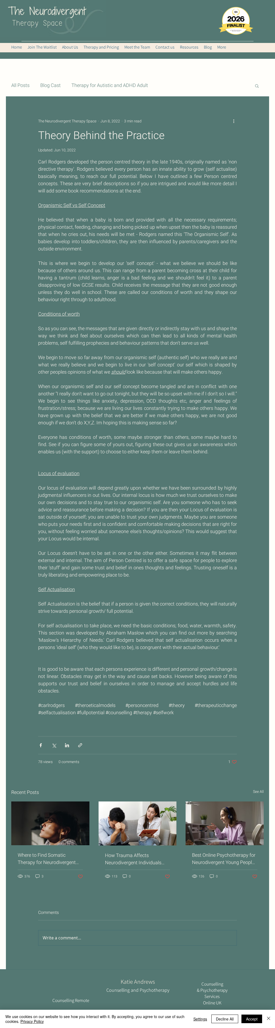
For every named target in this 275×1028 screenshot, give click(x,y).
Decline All (225, 1019)
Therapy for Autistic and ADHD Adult (109, 86)
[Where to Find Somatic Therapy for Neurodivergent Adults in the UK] (50, 823)
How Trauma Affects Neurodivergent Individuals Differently (133, 859)
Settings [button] (200, 1019)
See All (258, 791)
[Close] (268, 1019)
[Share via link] (80, 745)
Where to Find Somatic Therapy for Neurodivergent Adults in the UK (47, 859)
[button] (256, 85)
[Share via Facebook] (40, 745)
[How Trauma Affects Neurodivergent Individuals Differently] (138, 823)
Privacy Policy (32, 1021)
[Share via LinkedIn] (67, 745)
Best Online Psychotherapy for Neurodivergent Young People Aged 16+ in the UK (223, 859)
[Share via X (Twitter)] (53, 745)
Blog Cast (50, 86)
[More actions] (233, 121)
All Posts (20, 86)
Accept (252, 1019)
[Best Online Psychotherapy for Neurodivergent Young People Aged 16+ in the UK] (225, 823)
